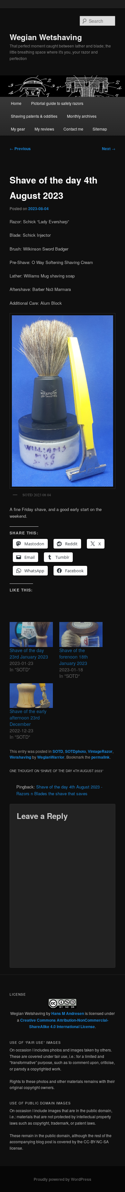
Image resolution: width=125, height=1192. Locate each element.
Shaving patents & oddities (34, 116)
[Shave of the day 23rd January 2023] (31, 634)
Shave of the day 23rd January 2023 (29, 653)
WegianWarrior (50, 757)
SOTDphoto (75, 751)
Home (16, 103)
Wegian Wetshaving (46, 36)
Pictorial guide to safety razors (57, 103)
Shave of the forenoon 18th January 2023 (73, 656)
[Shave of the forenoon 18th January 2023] (81, 634)
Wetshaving (20, 757)
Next (108, 148)
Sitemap (100, 129)
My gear (18, 129)
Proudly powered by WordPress (62, 1179)
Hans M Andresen (67, 1013)
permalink (100, 757)
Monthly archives (81, 116)
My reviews (44, 129)
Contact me (73, 129)
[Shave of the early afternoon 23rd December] (31, 695)
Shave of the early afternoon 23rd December (28, 717)
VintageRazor (100, 751)
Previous (20, 148)
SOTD (58, 751)
